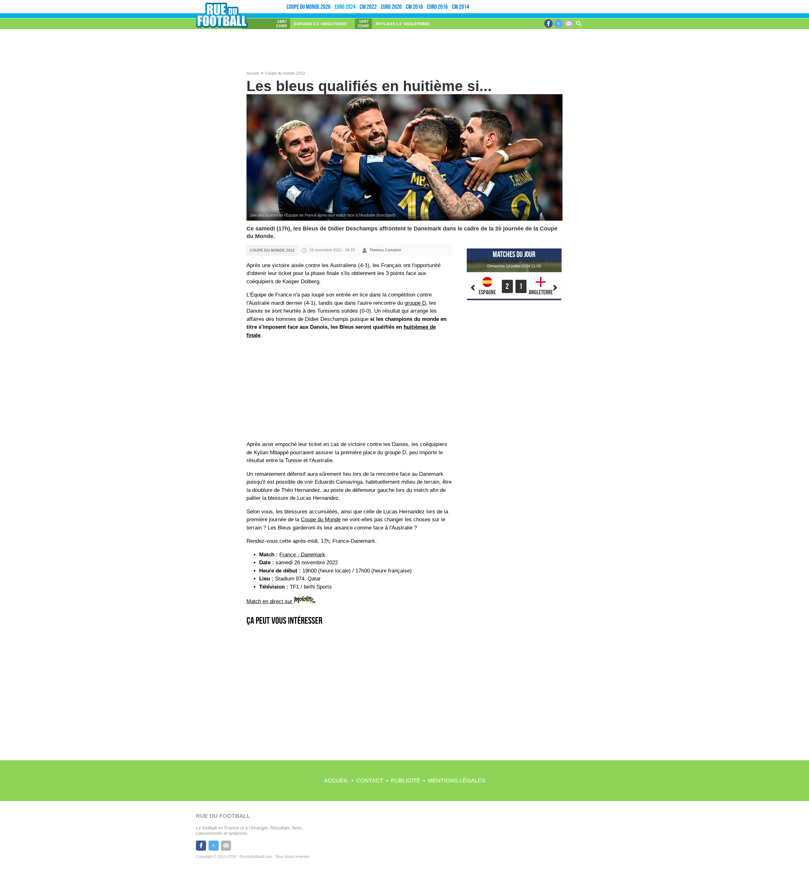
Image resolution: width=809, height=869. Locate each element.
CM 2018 (414, 6)
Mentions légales (456, 780)
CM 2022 (368, 6)
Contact (369, 780)
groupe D (415, 303)
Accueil (336, 780)
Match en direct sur (270, 601)
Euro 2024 (345, 6)
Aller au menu (763, 2)
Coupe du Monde (321, 520)
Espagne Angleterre (320, 24)
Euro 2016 (437, 6)
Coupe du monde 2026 (309, 6)
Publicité (405, 780)
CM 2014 (460, 6)
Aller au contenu (779, 2)
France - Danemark (302, 555)
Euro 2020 (391, 6)
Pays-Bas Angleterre (403, 24)
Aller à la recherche (798, 2)
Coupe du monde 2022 (285, 73)
